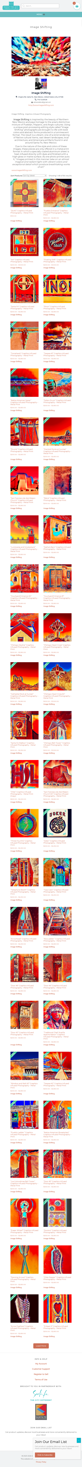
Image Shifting (16, 221)
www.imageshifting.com (22, 170)
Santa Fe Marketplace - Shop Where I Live (11, 6)
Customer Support (41, 1369)
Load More (41, 1346)
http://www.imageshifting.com (41, 105)
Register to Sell (41, 1374)
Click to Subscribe (45, 1455)
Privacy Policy (41, 1462)
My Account (41, 1364)
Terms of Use (41, 1379)
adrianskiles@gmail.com (42, 102)
